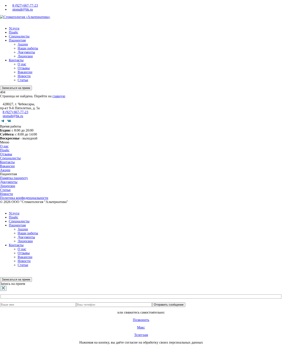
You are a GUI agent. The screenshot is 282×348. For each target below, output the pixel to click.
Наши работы (28, 48)
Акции (23, 44)
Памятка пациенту (14, 178)
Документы (26, 52)
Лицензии (25, 56)
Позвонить (141, 320)
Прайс (13, 32)
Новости (24, 76)
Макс (141, 327)
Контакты (16, 60)
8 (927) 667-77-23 (25, 5)
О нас (22, 64)
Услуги (14, 28)
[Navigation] (1, 21)
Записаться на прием (16, 88)
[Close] (3, 288)
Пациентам (17, 40)
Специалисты (19, 36)
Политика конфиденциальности (24, 198)
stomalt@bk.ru (22, 9)
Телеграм (141, 335)
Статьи (23, 80)
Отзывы (24, 68)
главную (58, 96)
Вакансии (25, 72)
